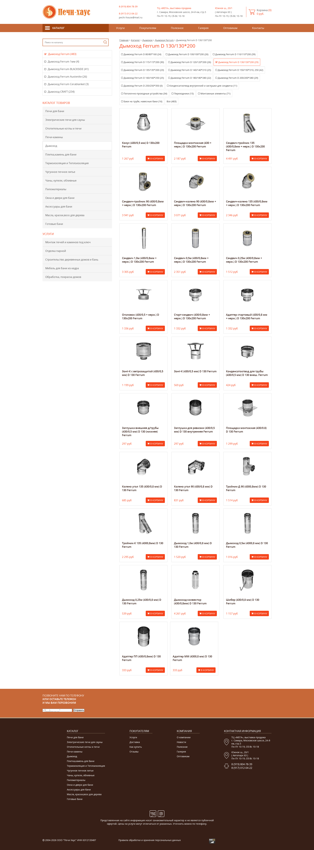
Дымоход (51, 146)
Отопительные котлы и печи (63, 128)
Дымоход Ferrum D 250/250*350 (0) (143, 85)
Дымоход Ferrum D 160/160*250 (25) (144, 77)
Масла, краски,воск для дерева (64, 215)
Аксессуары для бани (58, 206)
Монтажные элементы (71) (215, 93)
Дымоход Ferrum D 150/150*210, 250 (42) (240, 70)
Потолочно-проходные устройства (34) (145, 93)
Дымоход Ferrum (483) (62, 54)
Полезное (182, 746)
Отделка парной (55, 251)
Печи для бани (54, 111)
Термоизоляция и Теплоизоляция (67, 163)
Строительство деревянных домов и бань (71, 259)
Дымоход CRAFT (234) (61, 91)
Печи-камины (54, 137)
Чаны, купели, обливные (61, 180)
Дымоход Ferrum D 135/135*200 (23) (144, 70)
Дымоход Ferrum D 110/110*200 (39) (235, 54)
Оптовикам (183, 756)
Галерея (181, 751)
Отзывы (134, 751)
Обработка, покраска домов (63, 277)
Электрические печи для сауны (65, 120)
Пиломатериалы (55, 189)
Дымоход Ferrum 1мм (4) (63, 61)
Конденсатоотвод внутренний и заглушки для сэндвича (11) (203, 85)
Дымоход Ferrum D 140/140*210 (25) (191, 70)
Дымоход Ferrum (164, 40)
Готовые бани (54, 224)
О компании (184, 737)
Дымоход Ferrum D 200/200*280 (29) (238, 77)
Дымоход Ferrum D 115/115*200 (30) (144, 62)
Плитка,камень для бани (60, 154)
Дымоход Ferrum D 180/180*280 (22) (191, 77)
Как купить (136, 746)
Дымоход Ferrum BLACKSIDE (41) (68, 69)
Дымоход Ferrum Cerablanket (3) (68, 84)
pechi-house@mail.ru (130, 17)
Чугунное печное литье (60, 172)
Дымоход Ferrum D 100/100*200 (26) (188, 54)
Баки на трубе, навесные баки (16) (143, 101)
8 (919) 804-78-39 (128, 6)
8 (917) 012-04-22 (128, 13)
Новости (181, 742)
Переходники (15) (184, 93)
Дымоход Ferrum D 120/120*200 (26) (191, 62)
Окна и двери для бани (59, 198)
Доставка (135, 742)
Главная (124, 40)
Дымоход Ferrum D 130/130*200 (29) (238, 62)
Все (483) (171, 101)
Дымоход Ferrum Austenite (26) (67, 76)
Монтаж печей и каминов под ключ (68, 242)
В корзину (156, 158)
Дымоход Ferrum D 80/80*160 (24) (142, 54)
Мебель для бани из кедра (62, 268)
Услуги (133, 737)
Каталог (135, 40)
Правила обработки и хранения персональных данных (149, 840)
